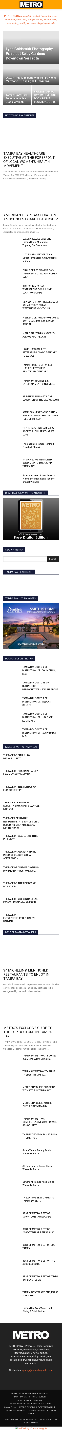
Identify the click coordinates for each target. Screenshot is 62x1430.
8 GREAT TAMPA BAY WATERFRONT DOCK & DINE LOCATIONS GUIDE (37, 289)
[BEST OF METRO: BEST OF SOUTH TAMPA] (11, 1249)
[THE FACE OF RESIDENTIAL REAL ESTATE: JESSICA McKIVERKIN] (50, 903)
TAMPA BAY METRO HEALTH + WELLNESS (29, 1393)
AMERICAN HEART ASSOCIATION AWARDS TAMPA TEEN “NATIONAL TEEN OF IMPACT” (40, 415)
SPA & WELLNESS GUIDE (36, 719)
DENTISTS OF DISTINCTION (46, 684)
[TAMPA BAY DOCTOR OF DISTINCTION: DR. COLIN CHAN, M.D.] (11, 671)
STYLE (56, 719)
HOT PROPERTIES (50, 700)
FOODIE (39, 693)
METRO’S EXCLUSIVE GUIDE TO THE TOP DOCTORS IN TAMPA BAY (27, 1032)
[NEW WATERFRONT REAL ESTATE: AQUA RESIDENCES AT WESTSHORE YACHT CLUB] (11, 306)
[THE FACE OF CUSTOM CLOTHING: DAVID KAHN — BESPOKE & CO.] (50, 871)
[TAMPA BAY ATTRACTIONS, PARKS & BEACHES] (11, 1296)
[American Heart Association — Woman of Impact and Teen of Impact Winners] (11, 479)
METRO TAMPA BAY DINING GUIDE (27, 712)
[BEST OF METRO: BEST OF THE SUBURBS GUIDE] (11, 1265)
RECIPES (15, 719)
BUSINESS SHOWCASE (48, 682)
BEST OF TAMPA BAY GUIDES (27, 680)
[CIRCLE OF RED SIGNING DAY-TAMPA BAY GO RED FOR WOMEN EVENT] (11, 274)
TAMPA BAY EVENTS (49, 723)
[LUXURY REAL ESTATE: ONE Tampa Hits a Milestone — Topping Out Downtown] (31, 77)
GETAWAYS (53, 693)
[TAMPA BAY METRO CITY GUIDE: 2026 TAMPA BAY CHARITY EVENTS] (11, 1060)
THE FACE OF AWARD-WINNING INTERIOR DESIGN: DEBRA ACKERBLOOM (19, 855)
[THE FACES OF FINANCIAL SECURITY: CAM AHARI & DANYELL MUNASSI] (50, 806)
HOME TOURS (17, 698)
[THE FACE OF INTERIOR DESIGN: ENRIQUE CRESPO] (50, 791)
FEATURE (41, 691)
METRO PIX (53, 710)
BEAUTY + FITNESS (50, 677)
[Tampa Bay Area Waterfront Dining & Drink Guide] (11, 1312)
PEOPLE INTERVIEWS (49, 716)
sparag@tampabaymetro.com (37, 1370)
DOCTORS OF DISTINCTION (33, 687)
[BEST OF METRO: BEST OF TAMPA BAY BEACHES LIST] (11, 1280)
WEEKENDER (33, 742)
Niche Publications (35, 714)
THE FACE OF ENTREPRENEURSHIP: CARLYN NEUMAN (19, 918)
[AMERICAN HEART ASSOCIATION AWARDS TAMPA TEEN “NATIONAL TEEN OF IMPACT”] (11, 416)
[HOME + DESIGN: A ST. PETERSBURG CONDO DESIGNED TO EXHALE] (11, 353)
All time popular (36, 115)
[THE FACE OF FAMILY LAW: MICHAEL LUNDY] (50, 759)
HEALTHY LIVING (34, 696)
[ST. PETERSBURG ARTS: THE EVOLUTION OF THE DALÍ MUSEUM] (11, 400)
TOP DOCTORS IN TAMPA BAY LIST (25, 737)
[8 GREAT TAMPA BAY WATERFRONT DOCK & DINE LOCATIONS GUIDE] (45, 95)
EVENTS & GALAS (16, 689)
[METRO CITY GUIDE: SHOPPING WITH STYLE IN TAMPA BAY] (11, 1091)
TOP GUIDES (53, 737)
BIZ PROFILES (52, 680)
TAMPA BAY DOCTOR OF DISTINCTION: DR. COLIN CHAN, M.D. (39, 670)
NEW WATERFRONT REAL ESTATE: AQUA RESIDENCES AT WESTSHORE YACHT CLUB (40, 305)
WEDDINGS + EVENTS (48, 739)
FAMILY (28, 691)
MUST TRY (54, 712)
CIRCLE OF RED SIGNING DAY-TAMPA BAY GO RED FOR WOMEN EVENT (39, 273)
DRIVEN (55, 687)
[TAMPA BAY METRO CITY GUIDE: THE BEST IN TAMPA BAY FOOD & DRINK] (11, 1075)
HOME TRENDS (36, 698)
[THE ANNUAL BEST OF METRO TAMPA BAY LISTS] (11, 1201)
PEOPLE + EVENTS (25, 716)
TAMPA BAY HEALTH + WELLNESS (43, 726)
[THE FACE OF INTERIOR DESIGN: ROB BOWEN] (50, 887)
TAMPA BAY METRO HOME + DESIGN (41, 728)
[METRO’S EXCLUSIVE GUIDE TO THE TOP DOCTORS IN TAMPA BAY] (31, 1010)
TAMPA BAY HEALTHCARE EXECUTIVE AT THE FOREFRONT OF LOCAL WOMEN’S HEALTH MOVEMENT (29, 160)
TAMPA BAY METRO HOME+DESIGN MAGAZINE (29, 1404)
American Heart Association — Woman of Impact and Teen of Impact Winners (38, 478)
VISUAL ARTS (26, 739)
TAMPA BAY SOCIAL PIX (47, 733)
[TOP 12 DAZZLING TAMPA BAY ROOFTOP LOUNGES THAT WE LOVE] (11, 432)
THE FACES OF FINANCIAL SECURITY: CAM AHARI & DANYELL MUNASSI (21, 805)
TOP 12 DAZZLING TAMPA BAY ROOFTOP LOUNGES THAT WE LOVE (38, 431)
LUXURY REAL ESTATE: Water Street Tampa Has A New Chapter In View (40, 257)
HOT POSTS (32, 700)
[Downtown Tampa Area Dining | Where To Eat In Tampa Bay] (11, 1186)
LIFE (57, 705)
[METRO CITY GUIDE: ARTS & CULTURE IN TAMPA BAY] (11, 1107)
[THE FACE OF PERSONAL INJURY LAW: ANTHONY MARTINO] (50, 775)
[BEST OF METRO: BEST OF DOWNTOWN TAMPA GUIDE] (11, 1217)
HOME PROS (53, 696)
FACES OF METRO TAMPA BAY (44, 689)
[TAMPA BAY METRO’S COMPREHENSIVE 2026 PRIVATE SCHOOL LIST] (11, 1123)
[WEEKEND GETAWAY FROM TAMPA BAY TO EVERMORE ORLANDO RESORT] (11, 322)
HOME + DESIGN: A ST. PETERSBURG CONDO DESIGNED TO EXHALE (39, 352)
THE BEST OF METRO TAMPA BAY (24, 735)
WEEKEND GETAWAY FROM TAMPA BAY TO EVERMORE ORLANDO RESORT (40, 321)
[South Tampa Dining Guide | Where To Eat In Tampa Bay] (11, 1154)
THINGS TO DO (52, 735)
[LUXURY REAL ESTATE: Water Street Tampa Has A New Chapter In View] (11, 258)
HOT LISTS (54, 698)
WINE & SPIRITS (51, 742)
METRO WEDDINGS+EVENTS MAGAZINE (37, 1407)
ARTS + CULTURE (28, 677)
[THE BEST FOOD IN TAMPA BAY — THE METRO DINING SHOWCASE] (11, 1138)
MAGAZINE (53, 707)
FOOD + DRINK (24, 693)
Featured (19, 115)
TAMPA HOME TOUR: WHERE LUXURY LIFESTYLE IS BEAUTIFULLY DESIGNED (37, 368)
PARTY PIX (54, 714)
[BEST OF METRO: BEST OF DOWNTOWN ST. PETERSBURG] (11, 1233)
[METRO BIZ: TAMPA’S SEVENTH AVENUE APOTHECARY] (11, 337)
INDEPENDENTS (51, 703)
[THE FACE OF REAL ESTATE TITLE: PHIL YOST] (50, 840)
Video (12, 739)
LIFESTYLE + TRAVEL (33, 707)
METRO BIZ (38, 710)
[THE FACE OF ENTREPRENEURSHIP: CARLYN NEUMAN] (50, 919)
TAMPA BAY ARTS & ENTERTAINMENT (41, 721)
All (13, 677)
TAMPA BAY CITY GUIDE (23, 723)
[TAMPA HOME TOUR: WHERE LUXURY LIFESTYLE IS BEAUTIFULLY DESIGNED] (11, 369)
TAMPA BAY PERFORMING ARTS (44, 730)
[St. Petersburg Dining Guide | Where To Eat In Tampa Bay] (11, 1170)
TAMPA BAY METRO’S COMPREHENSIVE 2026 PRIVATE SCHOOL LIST (39, 1122)
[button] (5, 4)
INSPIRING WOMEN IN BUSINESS (34, 705)
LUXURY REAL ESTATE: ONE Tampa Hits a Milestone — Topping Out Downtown (36, 242)
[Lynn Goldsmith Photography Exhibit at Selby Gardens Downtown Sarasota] (31, 49)
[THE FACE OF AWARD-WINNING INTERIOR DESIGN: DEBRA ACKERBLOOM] (50, 856)
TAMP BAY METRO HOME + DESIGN (30, 1397)
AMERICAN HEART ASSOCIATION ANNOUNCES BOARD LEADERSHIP (30, 217)
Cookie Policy (10, 1407)
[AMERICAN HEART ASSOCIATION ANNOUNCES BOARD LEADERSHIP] (31, 197)
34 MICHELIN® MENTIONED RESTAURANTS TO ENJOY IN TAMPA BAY (37, 463)
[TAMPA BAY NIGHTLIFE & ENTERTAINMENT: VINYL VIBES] (11, 385)
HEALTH (17, 696)
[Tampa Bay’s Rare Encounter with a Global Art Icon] (17, 95)
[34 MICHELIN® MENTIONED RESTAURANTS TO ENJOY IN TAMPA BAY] (11, 463)
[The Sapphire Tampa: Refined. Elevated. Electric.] (11, 448)
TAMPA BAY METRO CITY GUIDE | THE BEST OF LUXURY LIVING (31, 1412)
